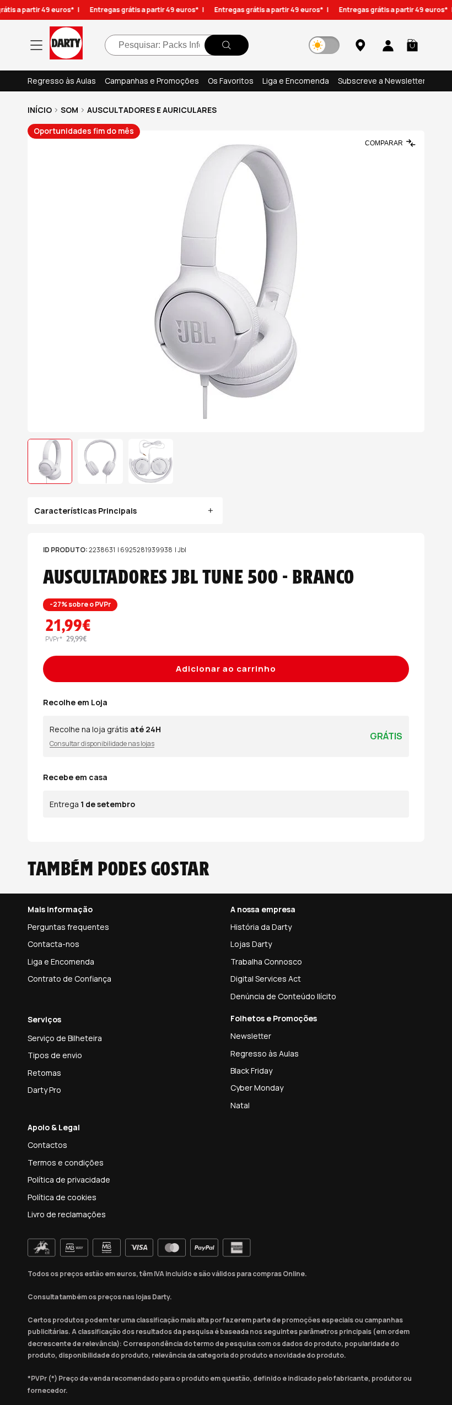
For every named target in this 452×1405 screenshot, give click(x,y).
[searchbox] (177, 45)
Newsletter (250, 1036)
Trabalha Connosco (266, 961)
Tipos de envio (55, 1055)
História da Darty (261, 927)
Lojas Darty (251, 944)
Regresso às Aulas (62, 80)
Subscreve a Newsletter (382, 80)
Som (69, 110)
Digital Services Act (265, 978)
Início (40, 110)
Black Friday (251, 1070)
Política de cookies (62, 1197)
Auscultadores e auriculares (152, 110)
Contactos (47, 1145)
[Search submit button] (227, 45)
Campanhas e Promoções (152, 80)
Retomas (44, 1073)
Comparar (384, 143)
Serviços (44, 1019)
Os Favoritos (231, 80)
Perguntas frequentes (68, 927)
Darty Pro (44, 1090)
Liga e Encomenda (295, 80)
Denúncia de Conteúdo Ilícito (283, 996)
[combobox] (177, 45)
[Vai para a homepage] (66, 44)
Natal (240, 1105)
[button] (412, 45)
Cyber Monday (256, 1087)
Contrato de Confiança (69, 978)
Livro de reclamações (67, 1214)
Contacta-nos (53, 944)
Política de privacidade (69, 1179)
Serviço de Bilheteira (65, 1038)
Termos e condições (66, 1162)
